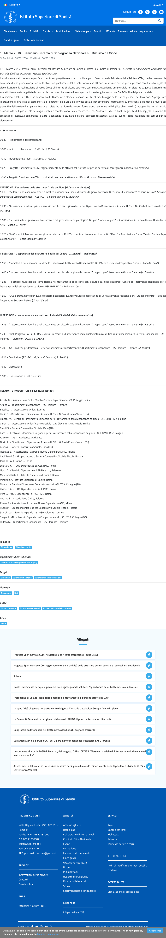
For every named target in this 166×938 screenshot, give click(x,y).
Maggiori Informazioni (48, 934)
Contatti (23, 879)
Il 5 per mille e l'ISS (73, 912)
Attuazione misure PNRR (32, 906)
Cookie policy (26, 884)
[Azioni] (5, 5)
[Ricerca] (159, 20)
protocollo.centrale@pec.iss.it (40, 853)
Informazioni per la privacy (33, 875)
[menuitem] (10, 31)
